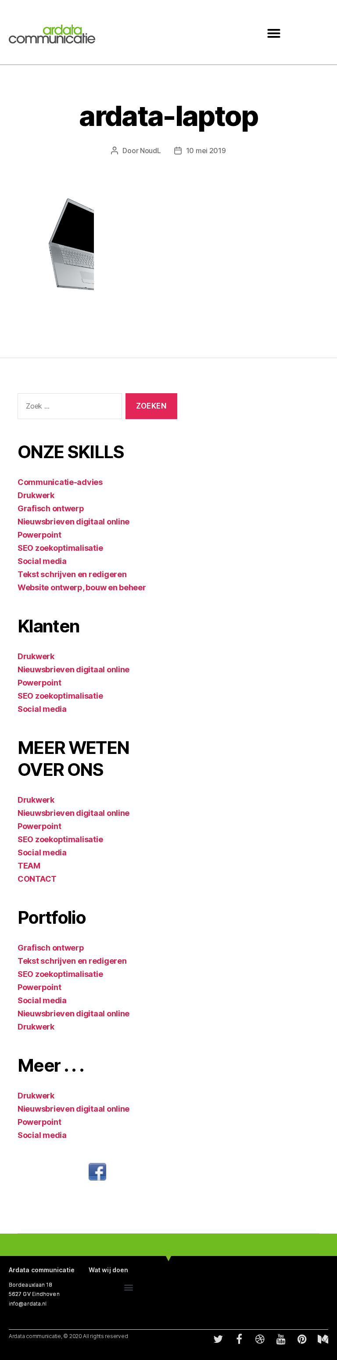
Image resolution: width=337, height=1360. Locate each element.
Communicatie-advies (60, 482)
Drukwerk (36, 495)
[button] (273, 33)
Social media (42, 561)
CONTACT (37, 878)
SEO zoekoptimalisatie (60, 548)
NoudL (150, 150)
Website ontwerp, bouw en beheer (82, 587)
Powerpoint (39, 534)
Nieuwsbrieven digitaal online (73, 521)
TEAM (29, 865)
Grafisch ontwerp (51, 508)
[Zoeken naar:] (68, 408)
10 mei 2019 (206, 150)
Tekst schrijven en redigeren (72, 574)
